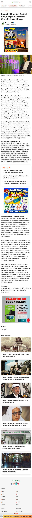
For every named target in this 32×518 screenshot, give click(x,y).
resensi (17, 501)
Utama (4, 6)
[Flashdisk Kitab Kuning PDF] (16, 200)
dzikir (2, 494)
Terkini (13, 6)
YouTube (18, 486)
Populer (23, 6)
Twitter (16, 486)
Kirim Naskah (4, 511)
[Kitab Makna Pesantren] (16, 516)
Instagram (14, 486)
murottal (3, 499)
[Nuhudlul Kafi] (16, 39)
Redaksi (2, 508)
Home (2, 10)
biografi (4, 329)
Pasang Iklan (18, 508)
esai (17, 494)
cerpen (2, 491)
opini (17, 499)
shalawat (3, 504)
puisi (2, 501)
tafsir (17, 504)
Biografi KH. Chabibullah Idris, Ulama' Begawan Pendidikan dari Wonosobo (15, 182)
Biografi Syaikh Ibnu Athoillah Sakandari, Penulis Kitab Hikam (13, 171)
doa (17, 491)
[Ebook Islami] (16, 309)
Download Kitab (19, 511)
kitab (17, 496)
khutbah (3, 496)
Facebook (11, 486)
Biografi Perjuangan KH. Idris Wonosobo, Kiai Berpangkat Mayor (16, 177)
